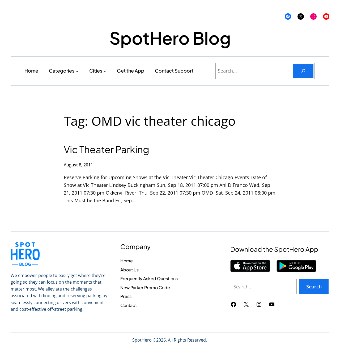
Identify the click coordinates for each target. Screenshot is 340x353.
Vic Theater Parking (106, 149)
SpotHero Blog (170, 37)
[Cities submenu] (104, 70)
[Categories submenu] (77, 70)
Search (314, 286)
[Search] (303, 71)
